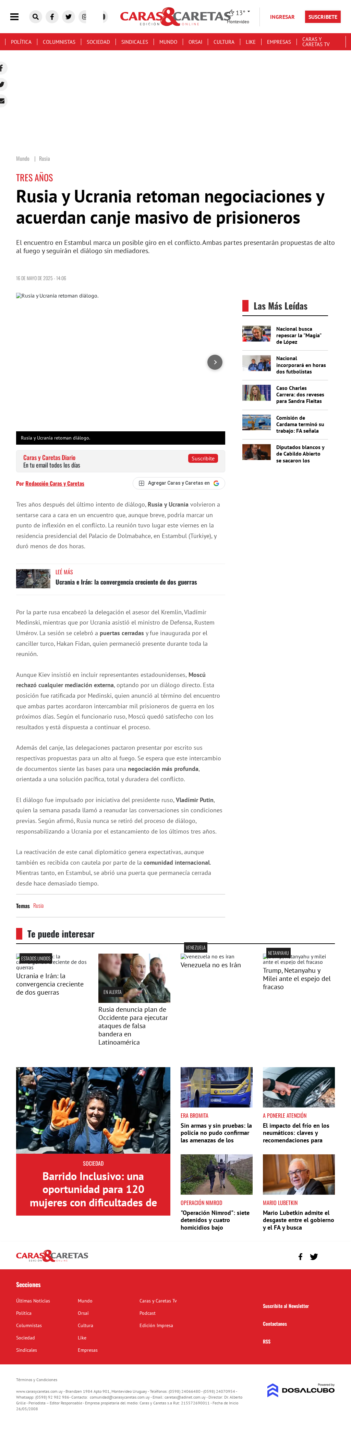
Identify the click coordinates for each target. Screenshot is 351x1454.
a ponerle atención (284, 1115)
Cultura (224, 41)
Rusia (38, 905)
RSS (266, 1341)
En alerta (113, 991)
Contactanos (275, 1323)
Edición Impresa (156, 1325)
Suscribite (203, 458)
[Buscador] (35, 16)
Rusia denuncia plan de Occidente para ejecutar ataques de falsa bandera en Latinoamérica (133, 1026)
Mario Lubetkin (280, 1202)
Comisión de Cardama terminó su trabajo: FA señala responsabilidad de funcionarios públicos (300, 434)
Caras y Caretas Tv (316, 42)
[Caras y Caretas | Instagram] (85, 16)
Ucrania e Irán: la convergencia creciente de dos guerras (126, 581)
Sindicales (134, 41)
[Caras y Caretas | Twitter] (68, 16)
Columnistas (59, 41)
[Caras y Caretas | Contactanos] (327, 1256)
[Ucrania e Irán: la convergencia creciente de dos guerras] (33, 582)
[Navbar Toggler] (19, 17)
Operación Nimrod (201, 1202)
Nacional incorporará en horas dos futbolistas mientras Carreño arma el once (301, 371)
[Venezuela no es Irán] (207, 956)
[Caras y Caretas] (52, 1261)
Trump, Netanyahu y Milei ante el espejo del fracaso (297, 978)
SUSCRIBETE (322, 16)
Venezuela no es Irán (211, 964)
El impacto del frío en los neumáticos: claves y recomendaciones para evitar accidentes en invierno (296, 1140)
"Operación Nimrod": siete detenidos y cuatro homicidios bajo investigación (215, 1224)
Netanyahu (278, 952)
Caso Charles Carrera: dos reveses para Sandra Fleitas (300, 394)
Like (251, 41)
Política (21, 41)
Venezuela (196, 947)
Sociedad (98, 41)
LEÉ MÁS (64, 572)
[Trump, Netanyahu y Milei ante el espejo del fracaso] (299, 961)
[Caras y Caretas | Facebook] (52, 16)
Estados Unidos (35, 958)
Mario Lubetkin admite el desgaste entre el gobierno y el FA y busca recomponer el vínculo (298, 1224)
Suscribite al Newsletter (286, 1305)
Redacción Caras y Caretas (54, 483)
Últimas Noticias (33, 1301)
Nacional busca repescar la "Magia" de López (298, 335)
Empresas (279, 41)
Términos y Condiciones (36, 1379)
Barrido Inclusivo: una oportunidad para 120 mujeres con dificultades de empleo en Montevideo (93, 1195)
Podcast (148, 1313)
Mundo (168, 41)
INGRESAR (282, 16)
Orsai (195, 41)
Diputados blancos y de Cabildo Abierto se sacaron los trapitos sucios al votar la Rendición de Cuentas (300, 463)
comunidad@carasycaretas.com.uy (120, 1397)
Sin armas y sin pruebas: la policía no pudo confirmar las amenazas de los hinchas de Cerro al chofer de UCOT (216, 1140)
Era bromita (194, 1115)
